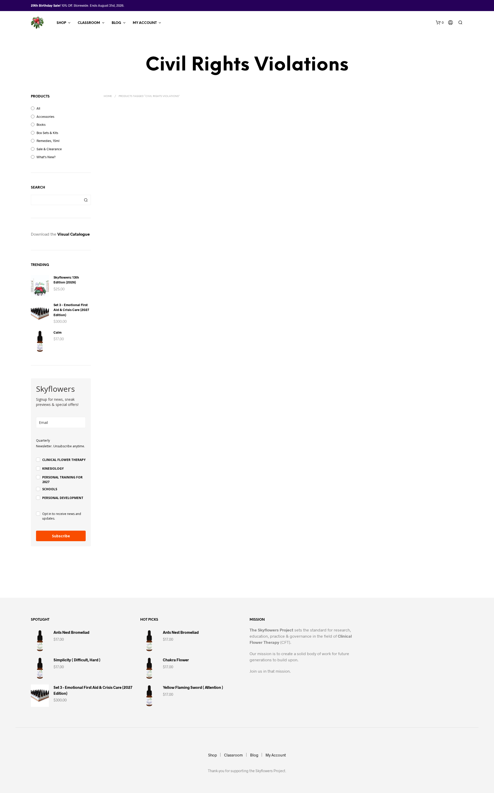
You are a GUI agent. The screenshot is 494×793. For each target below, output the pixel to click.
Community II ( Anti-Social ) (125, 197)
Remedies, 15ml (48, 141)
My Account (145, 23)
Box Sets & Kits (47, 133)
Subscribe (61, 535)
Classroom (89, 23)
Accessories (45, 116)
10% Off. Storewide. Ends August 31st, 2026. (92, 5)
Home (108, 96)
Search (86, 200)
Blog (116, 23)
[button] (440, 22)
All (38, 108)
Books (41, 124)
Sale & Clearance (49, 149)
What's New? (46, 157)
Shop (61, 23)
